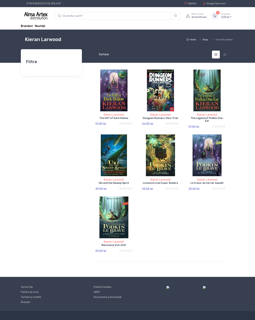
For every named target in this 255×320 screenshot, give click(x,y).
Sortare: (101, 54)
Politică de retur (30, 292)
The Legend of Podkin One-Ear (207, 120)
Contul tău (27, 287)
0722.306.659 (52, 3)
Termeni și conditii (31, 297)
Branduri (27, 26)
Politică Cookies (102, 287)
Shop (205, 39)
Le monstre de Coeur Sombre (160, 183)
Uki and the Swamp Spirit (114, 183)
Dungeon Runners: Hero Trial (160, 118)
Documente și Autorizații (107, 297)
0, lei (225, 16)
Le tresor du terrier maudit (207, 183)
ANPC (97, 292)
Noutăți (40, 26)
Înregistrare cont (216, 3)
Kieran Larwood (114, 114)
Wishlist (192, 3)
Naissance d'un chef (113, 245)
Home (193, 39)
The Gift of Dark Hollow (113, 118)
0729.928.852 (35, 3)
